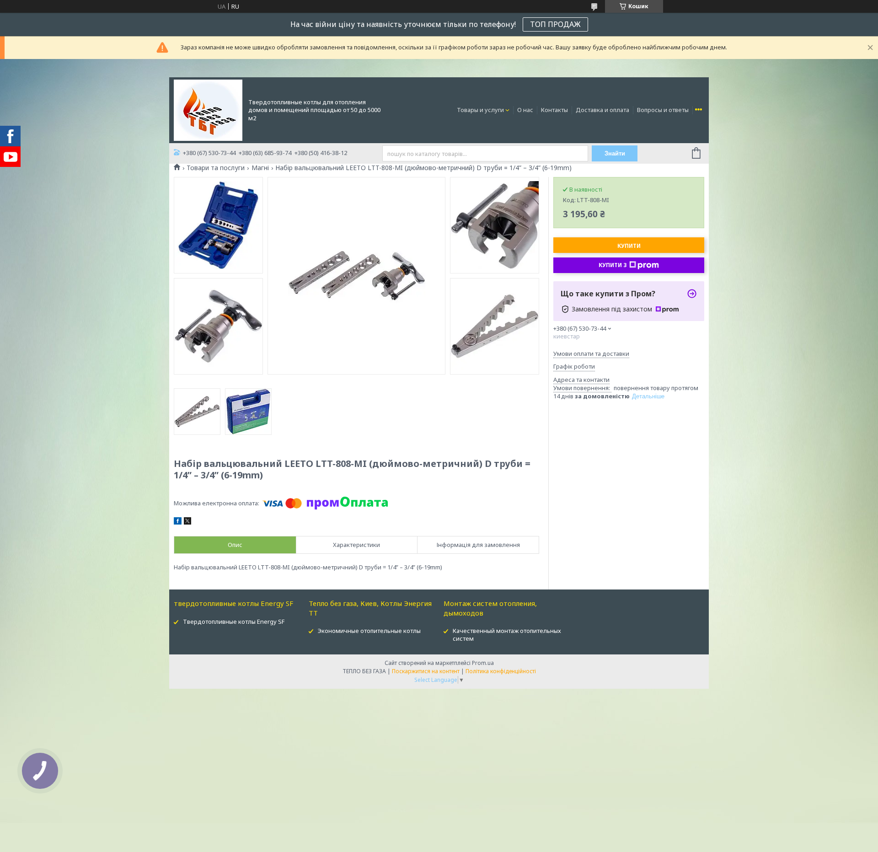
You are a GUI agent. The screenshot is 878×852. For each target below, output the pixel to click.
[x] (187, 522)
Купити (629, 246)
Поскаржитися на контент (426, 671)
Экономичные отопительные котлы (369, 631)
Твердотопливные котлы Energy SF (233, 621)
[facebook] (178, 522)
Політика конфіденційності (501, 671)
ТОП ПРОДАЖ (555, 24)
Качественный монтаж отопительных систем (507, 635)
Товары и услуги (480, 110)
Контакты (554, 110)
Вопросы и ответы (663, 110)
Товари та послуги (216, 168)
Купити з (613, 265)
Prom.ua (483, 663)
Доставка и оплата (602, 110)
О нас (525, 110)
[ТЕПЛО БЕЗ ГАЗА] (208, 109)
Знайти (615, 153)
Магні (260, 168)
